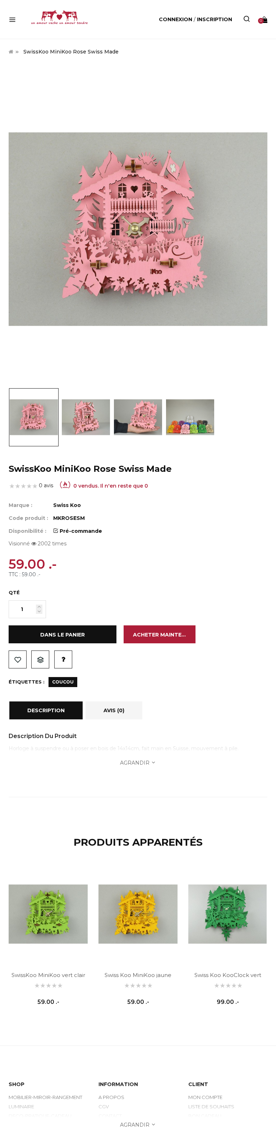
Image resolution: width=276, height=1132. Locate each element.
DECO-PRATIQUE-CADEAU (40, 1116)
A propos (111, 1097)
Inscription (214, 19)
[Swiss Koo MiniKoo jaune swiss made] (138, 914)
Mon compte (205, 1097)
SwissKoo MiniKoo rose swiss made (71, 51)
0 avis (46, 485)
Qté (14, 592)
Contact (110, 1116)
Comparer (40, 659)
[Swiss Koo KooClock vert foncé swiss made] (227, 914)
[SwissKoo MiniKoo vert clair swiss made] (48, 914)
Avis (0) (114, 710)
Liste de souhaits (18, 659)
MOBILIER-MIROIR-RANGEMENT (45, 1097)
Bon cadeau (204, 1116)
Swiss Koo (67, 505)
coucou (63, 682)
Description (46, 710)
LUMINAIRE (21, 1106)
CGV (103, 1106)
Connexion (176, 19)
